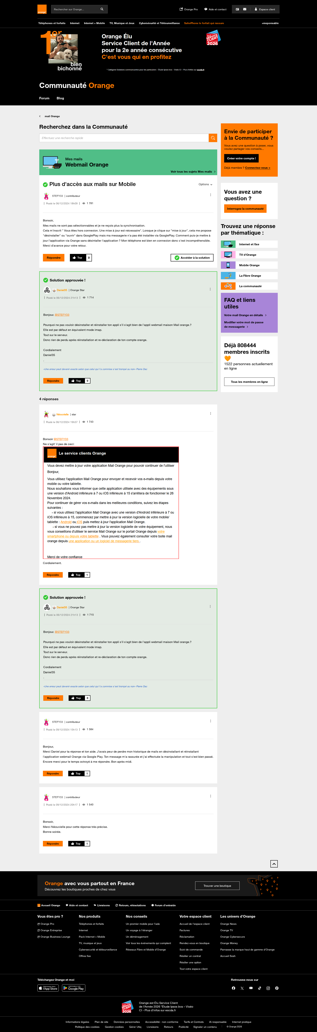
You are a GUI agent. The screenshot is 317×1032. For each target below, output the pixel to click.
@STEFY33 (62, 315)
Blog (60, 98)
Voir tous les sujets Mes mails (191, 171)
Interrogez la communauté (245, 208)
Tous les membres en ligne (249, 382)
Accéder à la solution (195, 257)
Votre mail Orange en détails (243, 315)
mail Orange (52, 116)
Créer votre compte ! (241, 158)
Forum (44, 98)
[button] (211, 195)
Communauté (76, 85)
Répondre (54, 257)
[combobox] (124, 138)
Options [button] (204, 184)
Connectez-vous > (257, 167)
